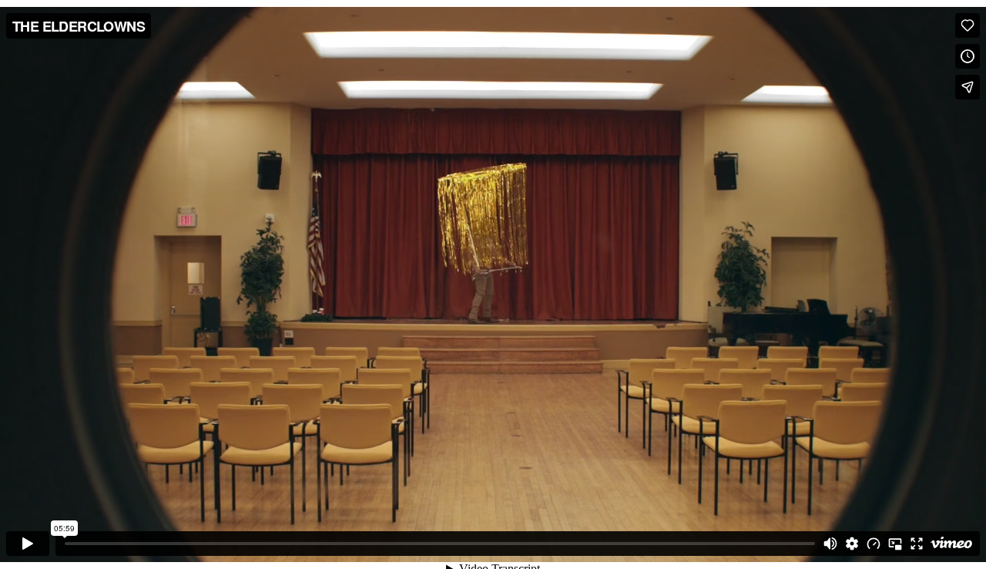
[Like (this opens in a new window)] (967, 25)
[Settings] (852, 543)
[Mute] (830, 543)
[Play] (27, 543)
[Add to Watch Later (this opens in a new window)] (967, 56)
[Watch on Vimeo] (951, 543)
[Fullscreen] (916, 543)
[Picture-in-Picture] (895, 543)
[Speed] (873, 543)
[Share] (967, 87)
